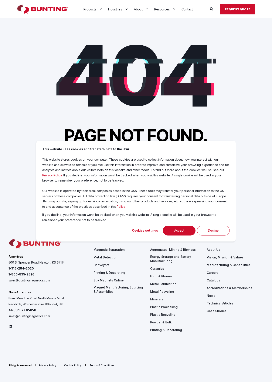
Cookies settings (145, 230)
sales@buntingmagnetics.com (29, 280)
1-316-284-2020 (21, 268)
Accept (179, 230)
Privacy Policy (52, 175)
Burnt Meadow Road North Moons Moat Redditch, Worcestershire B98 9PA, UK (36, 301)
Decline (213, 230)
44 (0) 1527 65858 (22, 310)
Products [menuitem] (101, 240)
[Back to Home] (42, 9)
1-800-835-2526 (21, 274)
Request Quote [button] (238, 9)
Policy (121, 206)
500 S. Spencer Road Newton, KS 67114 (36, 262)
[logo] (35, 243)
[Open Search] (212, 9)
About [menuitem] (211, 240)
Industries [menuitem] (158, 240)
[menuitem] (100, 9)
